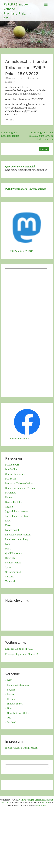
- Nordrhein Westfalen (17, 713)
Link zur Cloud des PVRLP (19, 648)
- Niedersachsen (14, 703)
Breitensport (12, 464)
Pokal (11, 120)
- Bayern (10, 689)
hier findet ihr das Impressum (21, 747)
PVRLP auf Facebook (19, 438)
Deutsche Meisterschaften (19, 483)
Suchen (43, 149)
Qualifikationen (13, 553)
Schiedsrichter (13, 562)
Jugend (9, 506)
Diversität (10, 492)
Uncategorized (13, 572)
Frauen (9, 497)
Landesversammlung (16, 539)
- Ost (8, 717)
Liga (7, 544)
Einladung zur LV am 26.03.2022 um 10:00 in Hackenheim (41, 135)
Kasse (8, 525)
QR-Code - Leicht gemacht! (20, 166)
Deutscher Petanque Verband (20, 488)
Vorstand (10, 581)
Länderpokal (12, 530)
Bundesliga (11, 469)
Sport (8, 567)
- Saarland (10, 722)
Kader (8, 520)
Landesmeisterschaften (18, 534)
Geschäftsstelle (13, 502)
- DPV (8, 680)
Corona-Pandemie (15, 474)
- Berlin (9, 694)
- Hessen (10, 699)
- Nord (8, 708)
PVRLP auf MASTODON (21, 251)
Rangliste (10, 558)
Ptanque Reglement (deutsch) (21, 654)
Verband (9, 576)
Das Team (10, 478)
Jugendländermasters (16, 511)
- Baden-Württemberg (17, 685)
